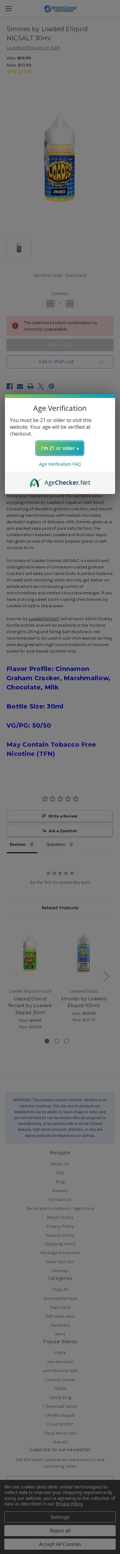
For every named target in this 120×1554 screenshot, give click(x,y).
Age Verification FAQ (60, 464)
